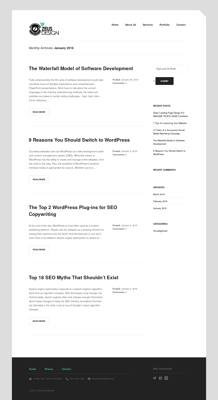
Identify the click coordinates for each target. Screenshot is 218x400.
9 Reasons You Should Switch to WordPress (169, 152)
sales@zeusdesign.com (103, 378)
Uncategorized (160, 230)
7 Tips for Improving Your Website (170, 123)
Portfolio (165, 24)
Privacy (49, 369)
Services (148, 24)
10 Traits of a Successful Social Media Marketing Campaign (169, 131)
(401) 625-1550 (77, 378)
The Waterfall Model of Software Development (169, 142)
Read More (39, 111)
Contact (181, 24)
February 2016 (160, 201)
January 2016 (159, 208)
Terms (32, 369)
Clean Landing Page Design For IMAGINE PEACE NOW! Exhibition (170, 114)
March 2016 (159, 194)
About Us (130, 24)
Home (115, 24)
